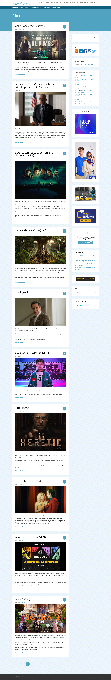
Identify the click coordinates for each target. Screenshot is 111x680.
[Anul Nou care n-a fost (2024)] (40, 556)
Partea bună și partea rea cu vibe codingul (85, 258)
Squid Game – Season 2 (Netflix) (32, 352)
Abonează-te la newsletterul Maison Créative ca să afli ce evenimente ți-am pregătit (36, 7)
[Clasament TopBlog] (78, 306)
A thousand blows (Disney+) (30, 26)
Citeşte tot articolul (20, 74)
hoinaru (76, 79)
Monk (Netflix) (22, 292)
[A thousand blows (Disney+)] (40, 45)
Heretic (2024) (22, 407)
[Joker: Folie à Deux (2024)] (40, 499)
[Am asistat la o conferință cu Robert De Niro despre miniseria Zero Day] (40, 109)
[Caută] (97, 2)
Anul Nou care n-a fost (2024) (30, 537)
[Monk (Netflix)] (40, 312)
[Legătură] (21, 3)
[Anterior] (14, 664)
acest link (90, 64)
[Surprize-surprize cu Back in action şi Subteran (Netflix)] (40, 180)
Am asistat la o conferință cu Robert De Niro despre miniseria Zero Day (35, 86)
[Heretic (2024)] (40, 432)
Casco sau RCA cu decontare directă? (84, 255)
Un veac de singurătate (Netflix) (31, 230)
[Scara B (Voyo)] (40, 618)
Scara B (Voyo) (22, 599)
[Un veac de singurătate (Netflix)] (40, 250)
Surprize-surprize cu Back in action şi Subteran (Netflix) (34, 154)
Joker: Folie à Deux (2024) (28, 481)
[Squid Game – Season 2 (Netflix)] (40, 372)
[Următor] (54, 664)
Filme (23, 29)
